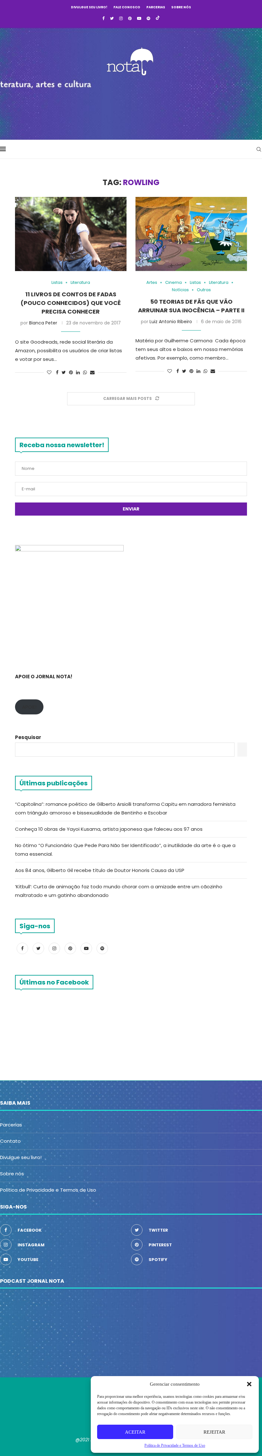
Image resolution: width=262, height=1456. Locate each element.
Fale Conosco (126, 7)
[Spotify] (148, 18)
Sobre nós (181, 7)
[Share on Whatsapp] (85, 372)
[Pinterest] (130, 18)
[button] (249, 1384)
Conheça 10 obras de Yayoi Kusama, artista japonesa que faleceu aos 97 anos (109, 829)
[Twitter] (112, 18)
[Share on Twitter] (64, 372)
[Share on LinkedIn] (78, 372)
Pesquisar (28, 737)
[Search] (259, 149)
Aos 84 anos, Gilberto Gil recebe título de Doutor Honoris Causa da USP (99, 870)
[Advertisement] (131, 106)
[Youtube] (139, 18)
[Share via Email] (92, 372)
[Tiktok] (158, 18)
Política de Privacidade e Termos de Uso (48, 1190)
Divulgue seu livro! (89, 7)
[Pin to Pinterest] (71, 372)
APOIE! (29, 707)
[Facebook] (103, 18)
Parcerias (155, 7)
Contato (10, 1141)
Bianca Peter (43, 323)
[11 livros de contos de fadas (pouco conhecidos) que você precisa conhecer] (71, 234)
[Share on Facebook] (57, 372)
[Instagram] (121, 18)
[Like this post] (49, 372)
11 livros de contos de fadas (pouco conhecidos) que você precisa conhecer (70, 302)
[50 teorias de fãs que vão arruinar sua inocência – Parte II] (191, 234)
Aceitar (135, 1432)
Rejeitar (214, 1432)
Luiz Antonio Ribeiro (171, 321)
